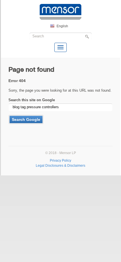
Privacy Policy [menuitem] (60, 160)
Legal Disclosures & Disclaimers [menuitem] (60, 165)
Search (87, 37)
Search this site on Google (31, 100)
